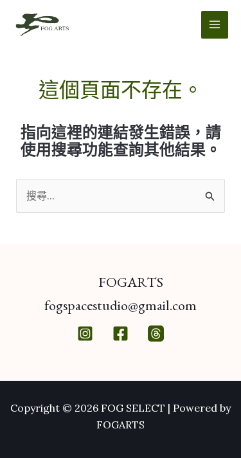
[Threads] (156, 333)
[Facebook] (120, 333)
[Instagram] (85, 333)
